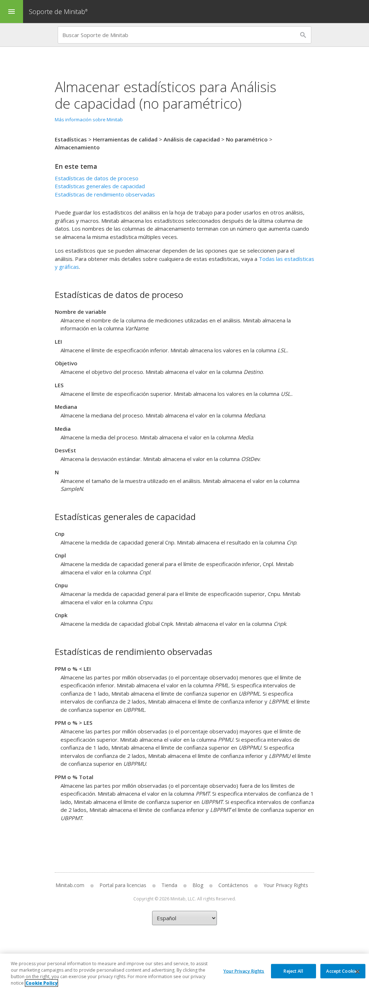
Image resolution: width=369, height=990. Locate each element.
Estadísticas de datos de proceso (96, 178)
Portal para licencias (122, 885)
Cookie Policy (41, 983)
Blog (197, 885)
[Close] (357, 972)
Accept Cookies (342, 971)
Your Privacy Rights (243, 971)
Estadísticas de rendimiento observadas (105, 194)
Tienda (169, 885)
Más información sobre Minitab (89, 119)
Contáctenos (233, 885)
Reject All (293, 971)
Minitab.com (69, 885)
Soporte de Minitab (58, 11)
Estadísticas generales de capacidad (100, 186)
